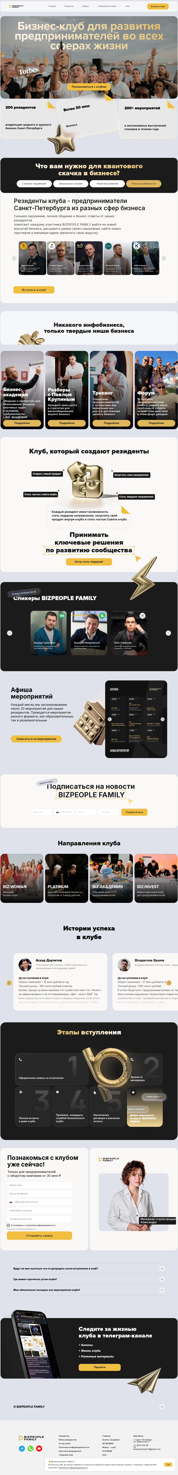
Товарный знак (66, 1455)
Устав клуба (64, 1443)
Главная (106, 1436)
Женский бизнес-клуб (10, 894)
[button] (158, 6)
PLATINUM (58, 886)
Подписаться (134, 812)
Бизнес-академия (111, 1440)
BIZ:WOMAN (15, 886)
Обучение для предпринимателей (103, 894)
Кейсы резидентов (67, 1440)
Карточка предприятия (70, 1451)
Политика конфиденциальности (74, 1447)
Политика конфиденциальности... (22, 1229)
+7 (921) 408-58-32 (141, 1446)
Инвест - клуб (109, 1447)
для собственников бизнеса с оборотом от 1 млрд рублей (65, 894)
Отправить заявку (39, 1235)
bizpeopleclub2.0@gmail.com (146, 1449)
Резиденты (64, 1436)
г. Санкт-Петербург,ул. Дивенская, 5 (143, 1441)
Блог (104, 1455)
